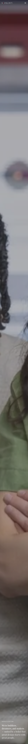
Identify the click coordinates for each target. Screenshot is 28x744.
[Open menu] (25, 3)
